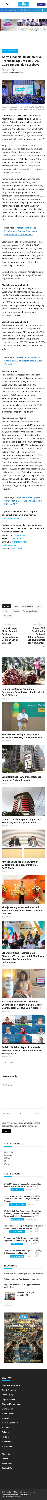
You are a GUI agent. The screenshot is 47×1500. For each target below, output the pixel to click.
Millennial (6, 1427)
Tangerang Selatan (30, 611)
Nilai (5, 611)
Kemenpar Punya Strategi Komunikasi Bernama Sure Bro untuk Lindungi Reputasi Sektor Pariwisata (21, 10)
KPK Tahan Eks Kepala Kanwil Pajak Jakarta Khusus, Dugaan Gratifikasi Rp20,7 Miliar (20, 864)
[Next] (10, 1304)
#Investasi (8, 1155)
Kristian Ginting (13, 71)
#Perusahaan (9, 1164)
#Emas (6, 1161)
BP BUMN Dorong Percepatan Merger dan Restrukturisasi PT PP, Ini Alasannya (22, 1185)
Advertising (7, 1463)
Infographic (7, 1446)
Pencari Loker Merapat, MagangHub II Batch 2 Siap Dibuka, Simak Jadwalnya (23, 1227)
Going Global (7, 1409)
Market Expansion (17, 1256)
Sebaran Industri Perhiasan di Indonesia (21, 1279)
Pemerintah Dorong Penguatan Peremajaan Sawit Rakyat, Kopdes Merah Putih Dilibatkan (23, 692)
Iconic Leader (8, 1413)
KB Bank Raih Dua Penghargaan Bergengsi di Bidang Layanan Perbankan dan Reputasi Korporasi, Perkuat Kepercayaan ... (23, 1213)
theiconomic (10, 545)
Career (5, 1459)
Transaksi (8, 615)
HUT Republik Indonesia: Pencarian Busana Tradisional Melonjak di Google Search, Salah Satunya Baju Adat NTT (22, 1004)
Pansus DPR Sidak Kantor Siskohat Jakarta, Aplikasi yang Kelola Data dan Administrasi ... (36, 637)
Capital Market (17, 1244)
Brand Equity (7, 1395)
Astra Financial (27, 606)
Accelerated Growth (10, 50)
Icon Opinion (7, 1441)
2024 (16, 606)
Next (11, 1062)
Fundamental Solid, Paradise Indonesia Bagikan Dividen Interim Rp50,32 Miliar (21, 1239)
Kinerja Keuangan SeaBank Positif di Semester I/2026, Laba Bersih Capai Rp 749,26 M (22, 910)
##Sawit (7, 1158)
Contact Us (7, 1468)
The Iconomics (18, 548)
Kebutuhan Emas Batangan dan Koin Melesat (23, 1273)
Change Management (17, 1204)
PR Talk (5, 1437)
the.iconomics (19, 535)
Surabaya (15, 611)
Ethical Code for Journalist (11, 1497)
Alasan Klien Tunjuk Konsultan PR (25, 1294)
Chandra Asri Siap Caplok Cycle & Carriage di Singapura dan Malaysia (23, 1251)
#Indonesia (8, 1152)
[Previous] (6, 1304)
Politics (5, 1432)
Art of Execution (17, 1189)
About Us (6, 1454)
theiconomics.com (10, 518)
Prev (5, 1062)
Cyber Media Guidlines (10, 1494)
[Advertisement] (23, 576)
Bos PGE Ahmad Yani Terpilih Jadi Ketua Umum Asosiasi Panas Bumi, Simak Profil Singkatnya (22, 1198)
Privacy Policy (26, 1494)
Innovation (6, 1418)
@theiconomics (17, 538)
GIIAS (39, 606)
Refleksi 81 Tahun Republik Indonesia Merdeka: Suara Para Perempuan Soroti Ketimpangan (22, 1050)
